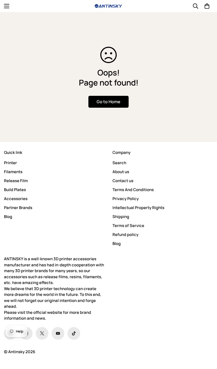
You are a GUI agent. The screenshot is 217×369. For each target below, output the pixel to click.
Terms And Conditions (133, 189)
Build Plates (15, 189)
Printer (10, 162)
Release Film (16, 180)
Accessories (16, 198)
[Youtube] (58, 333)
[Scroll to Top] (207, 340)
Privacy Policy (125, 198)
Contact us (122, 180)
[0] (207, 6)
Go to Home (108, 102)
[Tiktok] (73, 333)
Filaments (13, 171)
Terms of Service (128, 225)
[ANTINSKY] (108, 6)
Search (119, 162)
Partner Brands (18, 207)
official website (47, 312)
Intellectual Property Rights (138, 207)
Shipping (120, 216)
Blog (8, 216)
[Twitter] (42, 333)
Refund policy (125, 234)
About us (120, 171)
